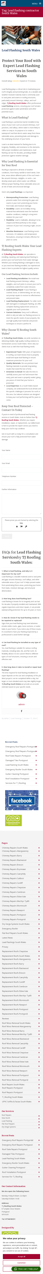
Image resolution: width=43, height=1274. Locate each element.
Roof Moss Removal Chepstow (15, 1052)
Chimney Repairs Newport (13, 910)
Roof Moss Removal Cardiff (13, 1048)
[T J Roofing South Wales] (3, 3)
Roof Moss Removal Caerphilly (15, 1043)
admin (6, 718)
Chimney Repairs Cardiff (12, 883)
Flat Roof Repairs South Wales (15, 933)
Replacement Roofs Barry (13, 964)
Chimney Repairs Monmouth (14, 905)
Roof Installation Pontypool (17, 778)
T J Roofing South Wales (12, 1097)
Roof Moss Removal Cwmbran (15, 1057)
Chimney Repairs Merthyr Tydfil (15, 901)
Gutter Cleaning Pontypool (17, 774)
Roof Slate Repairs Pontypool (18, 756)
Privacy (5, 947)
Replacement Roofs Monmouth (15, 1000)
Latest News (7, 937)
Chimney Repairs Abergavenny (15, 851)
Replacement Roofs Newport (14, 1004)
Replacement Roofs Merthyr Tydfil (16, 995)
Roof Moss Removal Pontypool (15, 1075)
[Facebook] (22, 711)
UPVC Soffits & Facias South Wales (16, 1101)
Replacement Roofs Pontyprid (15, 1014)
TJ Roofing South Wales (16, 103)
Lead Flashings (16, 718)
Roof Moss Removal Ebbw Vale (15, 1061)
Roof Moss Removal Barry (13, 1031)
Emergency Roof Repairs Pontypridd (21, 746)
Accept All (21, 1256)
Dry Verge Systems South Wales (16, 924)
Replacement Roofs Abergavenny (16, 959)
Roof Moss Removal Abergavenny (16, 1026)
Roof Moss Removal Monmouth (15, 1066)
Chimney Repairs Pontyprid (13, 919)
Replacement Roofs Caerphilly (15, 977)
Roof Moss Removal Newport (14, 1071)
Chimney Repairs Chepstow (14, 887)
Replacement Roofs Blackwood (15, 968)
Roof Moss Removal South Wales (16, 1023)
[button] (26, 1269)
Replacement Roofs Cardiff (13, 982)
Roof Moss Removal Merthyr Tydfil (17, 1034)
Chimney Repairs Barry (12, 855)
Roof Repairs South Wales (13, 1084)
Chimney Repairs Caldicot (13, 878)
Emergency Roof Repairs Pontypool (21, 751)
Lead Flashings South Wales (14, 942)
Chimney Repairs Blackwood (14, 860)
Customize (21, 1263)
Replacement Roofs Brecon (13, 973)
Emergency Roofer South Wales (19, 769)
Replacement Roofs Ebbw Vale (15, 991)
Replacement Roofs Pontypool (15, 1009)
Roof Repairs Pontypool (12, 1088)
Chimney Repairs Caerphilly (14, 874)
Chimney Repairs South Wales (15, 848)
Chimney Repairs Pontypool (14, 915)
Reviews (5, 1018)
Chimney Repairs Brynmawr (14, 869)
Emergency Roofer (10, 928)
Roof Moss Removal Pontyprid (15, 1080)
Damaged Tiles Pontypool (17, 760)
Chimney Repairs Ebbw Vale (14, 896)
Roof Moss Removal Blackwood (15, 1039)
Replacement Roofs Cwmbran (14, 986)
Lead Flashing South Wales (21, 50)
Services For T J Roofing (16, 783)
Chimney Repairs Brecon (12, 864)
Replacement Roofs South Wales (16, 956)
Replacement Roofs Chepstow (15, 951)
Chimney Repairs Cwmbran (13, 892)
